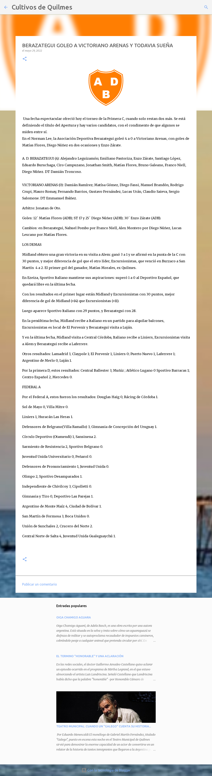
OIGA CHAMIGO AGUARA (73, 617)
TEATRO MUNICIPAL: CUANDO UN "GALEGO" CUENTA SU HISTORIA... (103, 726)
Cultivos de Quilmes (42, 7)
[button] (24, 59)
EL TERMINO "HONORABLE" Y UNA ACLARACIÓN (89, 656)
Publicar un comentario (39, 584)
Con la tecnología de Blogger (109, 770)
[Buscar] (78, 7)
